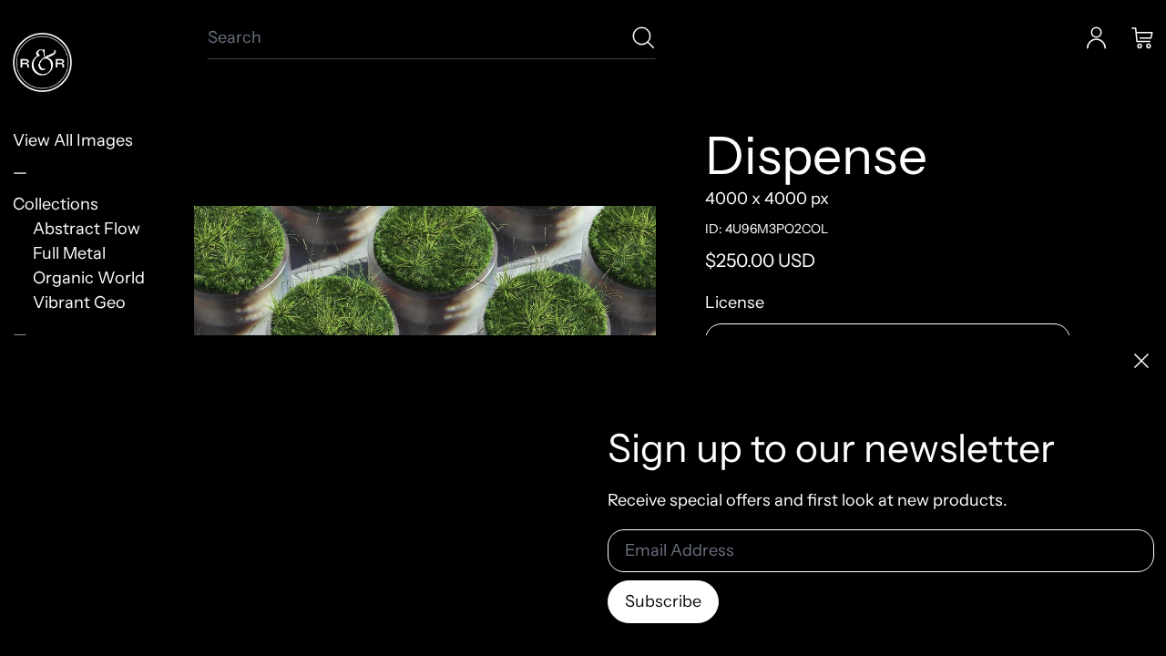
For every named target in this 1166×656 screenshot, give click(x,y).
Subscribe (663, 601)
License (734, 302)
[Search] (643, 37)
